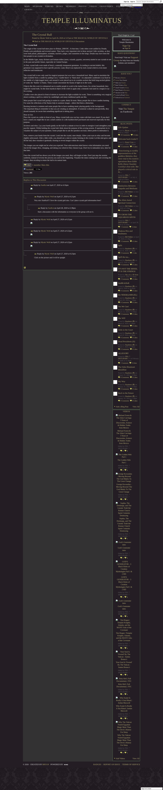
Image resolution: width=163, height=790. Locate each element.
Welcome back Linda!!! (128, 139)
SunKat (44, 185)
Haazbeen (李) (130, 249)
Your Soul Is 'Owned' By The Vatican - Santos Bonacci (124, 664)
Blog (125, 85)
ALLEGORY (123, 353)
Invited (117, 80)
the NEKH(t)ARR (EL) (127, 295)
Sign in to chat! (146, 788)
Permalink (32, 185)
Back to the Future (126, 393)
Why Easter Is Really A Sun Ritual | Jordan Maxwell (124, 708)
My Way (121, 381)
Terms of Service (131, 764)
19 (125, 135)
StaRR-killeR (123, 283)
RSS (25, 268)
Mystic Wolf (44, 38)
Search (161, 1)
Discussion (127, 90)
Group (127, 87)
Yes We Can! (123, 306)
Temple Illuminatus (81, 20)
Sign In (132, 2)
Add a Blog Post (122, 407)
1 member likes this (40, 165)
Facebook (29, 169)
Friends (123, 82)
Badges (97, 764)
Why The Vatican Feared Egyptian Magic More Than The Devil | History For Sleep (124, 740)
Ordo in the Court (125, 330)
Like (28, 165)
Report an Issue (111, 764)
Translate (138, 7)
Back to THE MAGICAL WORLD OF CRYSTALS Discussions (59, 41)
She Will (121, 318)
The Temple (128, 109)
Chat (126, 92)
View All (136, 407)
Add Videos (120, 758)
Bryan (127, 130)
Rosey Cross (129, 142)
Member (123, 77)
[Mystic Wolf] (27, 39)
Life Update (123, 127)
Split (120, 245)
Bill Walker (129, 192)
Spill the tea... (124, 257)
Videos (127, 95)
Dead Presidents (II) (126, 341)
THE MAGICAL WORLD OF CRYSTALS (91, 38)
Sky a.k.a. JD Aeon (131, 275)
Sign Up (126, 2)
